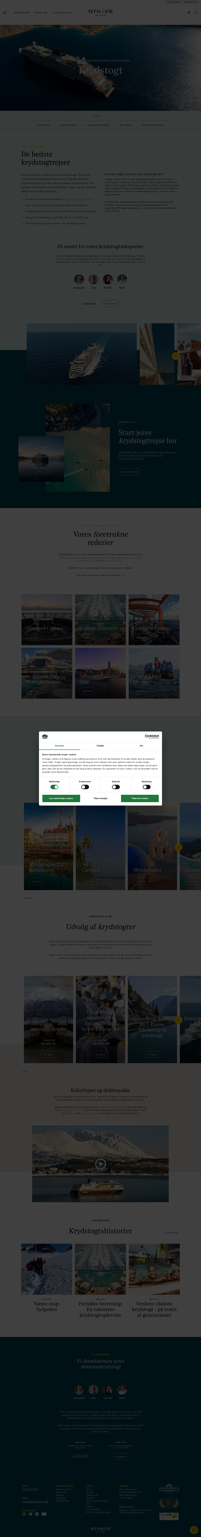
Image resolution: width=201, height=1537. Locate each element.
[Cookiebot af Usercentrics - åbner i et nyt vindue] (147, 737)
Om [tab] (141, 745)
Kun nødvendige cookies (61, 798)
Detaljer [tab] (100, 745)
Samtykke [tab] (59, 745)
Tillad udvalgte (100, 798)
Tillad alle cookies (139, 798)
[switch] (85, 787)
